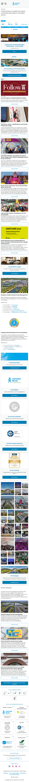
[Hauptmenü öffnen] (2, 3)
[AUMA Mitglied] (9, 693)
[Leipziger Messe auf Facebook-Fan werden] (9, 766)
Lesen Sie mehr (14, 104)
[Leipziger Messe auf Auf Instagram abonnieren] (16, 766)
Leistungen (16, 345)
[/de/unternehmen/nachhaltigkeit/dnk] (21, 712)
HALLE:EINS (17, 309)
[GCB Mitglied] (24, 693)
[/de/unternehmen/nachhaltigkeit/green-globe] (7, 727)
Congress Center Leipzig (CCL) (17, 310)
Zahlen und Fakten (9, 346)
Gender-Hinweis (15, 773)
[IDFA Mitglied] (19, 693)
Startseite (3, 9)
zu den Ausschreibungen (14, 758)
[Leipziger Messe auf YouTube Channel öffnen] (13, 766)
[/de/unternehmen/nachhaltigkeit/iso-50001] (21, 727)
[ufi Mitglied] (4, 693)
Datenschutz (23, 773)
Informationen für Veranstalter (14, 75)
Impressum (5, 773)
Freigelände (14, 306)
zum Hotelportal (14, 273)
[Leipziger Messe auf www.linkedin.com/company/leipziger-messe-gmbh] (19, 766)
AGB (10, 773)
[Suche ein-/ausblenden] (5, 3)
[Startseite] (16, 3)
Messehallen (15, 305)
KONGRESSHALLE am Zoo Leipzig (19, 312)
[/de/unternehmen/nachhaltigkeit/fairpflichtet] (7, 742)
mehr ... (14, 51)
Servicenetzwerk (11, 349)
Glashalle (15, 308)
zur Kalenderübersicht (14, 368)
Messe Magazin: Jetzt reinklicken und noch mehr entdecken (14, 683)
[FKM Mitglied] (14, 693)
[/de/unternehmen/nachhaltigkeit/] (7, 712)
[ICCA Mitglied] (14, 698)
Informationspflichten (14, 774)
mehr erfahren (14, 395)
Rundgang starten (15, 582)
